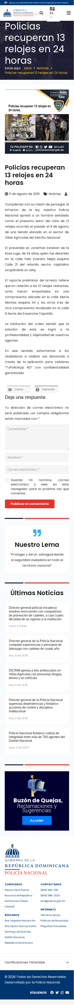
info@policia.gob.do (53, 901)
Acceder (37, 820)
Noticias (55, 194)
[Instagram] (62, 993)
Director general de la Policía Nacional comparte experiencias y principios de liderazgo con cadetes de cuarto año (36, 644)
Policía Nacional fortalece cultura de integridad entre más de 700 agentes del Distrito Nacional (37, 736)
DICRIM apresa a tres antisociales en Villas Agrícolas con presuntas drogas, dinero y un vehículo (35, 674)
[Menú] (68, 13)
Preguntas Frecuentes (53, 926)
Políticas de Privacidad (54, 920)
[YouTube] (67, 992)
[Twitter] (57, 992)
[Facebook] (52, 992)
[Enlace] (23, 13)
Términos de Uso (51, 915)
